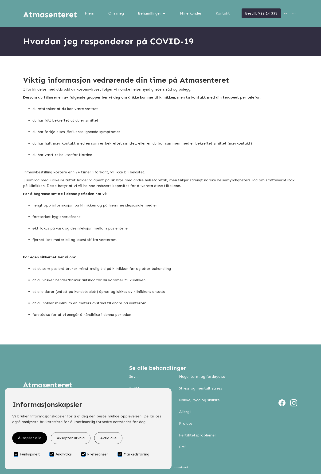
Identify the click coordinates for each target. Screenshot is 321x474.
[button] (152, 13)
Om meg (116, 13)
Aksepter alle (29, 438)
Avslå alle (108, 438)
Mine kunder (191, 13)
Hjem (89, 13)
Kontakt (223, 13)
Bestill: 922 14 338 (261, 13)
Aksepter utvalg (71, 438)
